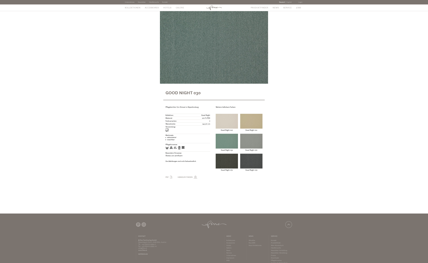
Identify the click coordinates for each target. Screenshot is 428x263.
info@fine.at (142, 248)
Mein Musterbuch (277, 245)
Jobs (298, 8)
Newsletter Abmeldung (279, 253)
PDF (167, 177)
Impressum (143, 254)
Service (287, 8)
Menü (228, 236)
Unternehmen (130, 2)
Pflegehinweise (276, 260)
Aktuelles (252, 240)
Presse (273, 255)
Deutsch (282, 2)
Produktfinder (259, 8)
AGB (227, 260)
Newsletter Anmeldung (279, 250)
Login (300, 2)
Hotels (167, 8)
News (276, 8)
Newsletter (142, 2)
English (289, 2)
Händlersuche (154, 2)
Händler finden (185, 177)
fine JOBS (252, 243)
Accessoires (152, 8)
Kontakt (165, 2)
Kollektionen (132, 8)
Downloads (275, 258)
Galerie (180, 8)
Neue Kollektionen (255, 245)
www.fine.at (142, 250)
